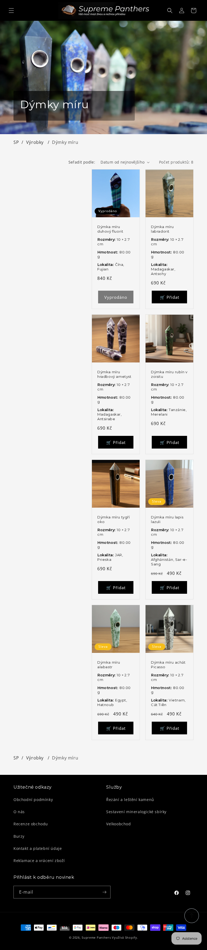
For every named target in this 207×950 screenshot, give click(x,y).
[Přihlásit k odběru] (104, 892)
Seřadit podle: (81, 162)
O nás (19, 811)
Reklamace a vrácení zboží (39, 860)
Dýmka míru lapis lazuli (167, 519)
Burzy (19, 836)
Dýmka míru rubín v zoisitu (169, 374)
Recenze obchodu (30, 823)
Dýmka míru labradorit (162, 229)
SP (16, 142)
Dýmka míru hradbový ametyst (114, 374)
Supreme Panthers (96, 937)
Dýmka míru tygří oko (113, 519)
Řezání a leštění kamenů (130, 799)
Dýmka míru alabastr (108, 664)
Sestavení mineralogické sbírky (136, 811)
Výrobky (35, 142)
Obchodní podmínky (33, 799)
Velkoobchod (118, 823)
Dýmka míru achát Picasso (168, 664)
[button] (11, 10)
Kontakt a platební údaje (37, 848)
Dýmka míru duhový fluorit (110, 229)
